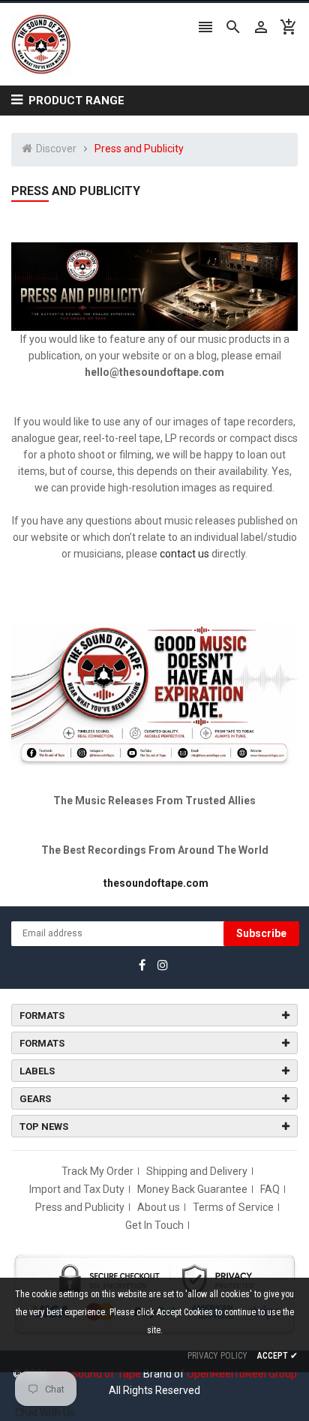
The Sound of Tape (95, 1374)
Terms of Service (233, 1207)
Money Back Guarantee (192, 1189)
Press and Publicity (79, 1207)
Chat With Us (45, 1413)
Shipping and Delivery (197, 1171)
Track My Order (98, 1171)
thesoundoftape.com (156, 883)
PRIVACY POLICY (218, 1355)
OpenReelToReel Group (242, 1374)
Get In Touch (154, 1225)
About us (158, 1207)
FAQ (270, 1189)
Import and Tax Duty (76, 1189)
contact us (184, 554)
